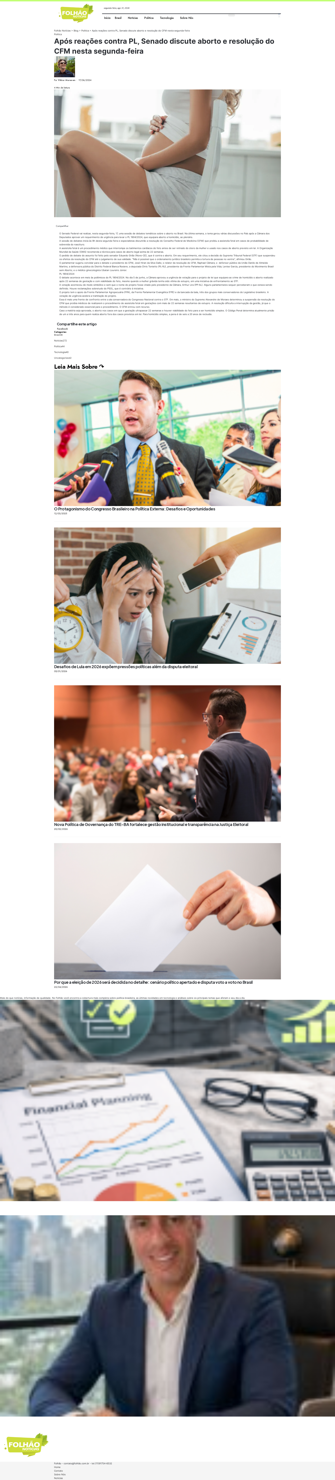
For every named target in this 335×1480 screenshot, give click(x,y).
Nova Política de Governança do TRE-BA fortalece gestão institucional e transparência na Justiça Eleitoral (151, 824)
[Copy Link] (62, 83)
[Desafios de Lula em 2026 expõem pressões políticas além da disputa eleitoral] (167, 596)
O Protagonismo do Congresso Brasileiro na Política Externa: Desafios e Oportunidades (134, 508)
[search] (279, 15)
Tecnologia (61, 352)
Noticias (60, 340)
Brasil (58, 334)
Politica (58, 34)
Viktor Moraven (67, 80)
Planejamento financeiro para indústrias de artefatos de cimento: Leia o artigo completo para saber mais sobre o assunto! (56, 1204)
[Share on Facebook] (55, 83)
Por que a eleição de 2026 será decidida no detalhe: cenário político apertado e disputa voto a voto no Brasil (153, 982)
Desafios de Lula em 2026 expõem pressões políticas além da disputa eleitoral (126, 666)
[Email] (60, 83)
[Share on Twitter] (57, 83)
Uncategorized (63, 357)
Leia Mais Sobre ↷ (79, 366)
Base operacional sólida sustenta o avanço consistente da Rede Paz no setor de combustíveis (43, 1419)
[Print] (65, 83)
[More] (67, 83)
